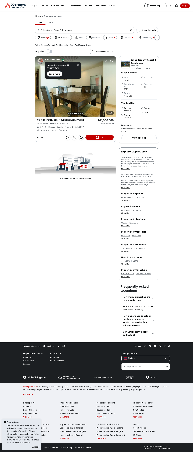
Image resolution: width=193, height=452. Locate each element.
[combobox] (85, 30)
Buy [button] (33, 5)
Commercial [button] (76, 5)
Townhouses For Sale (69, 413)
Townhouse (132, 166)
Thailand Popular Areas (107, 424)
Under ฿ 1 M (139, 198)
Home (38, 16)
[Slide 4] (68, 113)
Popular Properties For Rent (73, 424)
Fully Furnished (127, 274)
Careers (26, 364)
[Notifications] (176, 5)
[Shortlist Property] (111, 61)
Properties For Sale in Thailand (109, 428)
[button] (139, 138)
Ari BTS (135, 261)
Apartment (142, 166)
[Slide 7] (75, 113)
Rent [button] (43, 5)
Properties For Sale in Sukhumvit (110, 435)
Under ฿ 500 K (127, 198)
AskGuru (27, 406)
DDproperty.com (30, 387)
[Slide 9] (80, 113)
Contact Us (55, 353)
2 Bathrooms (126, 248)
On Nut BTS (125, 261)
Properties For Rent (105, 403)
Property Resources (32, 410)
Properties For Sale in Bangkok (109, 431)
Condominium (138, 164)
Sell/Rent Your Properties (144, 431)
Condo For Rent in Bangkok (71, 428)
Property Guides (30, 413)
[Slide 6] (72, 113)
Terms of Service (51, 447)
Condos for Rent (103, 406)
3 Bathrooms (139, 248)
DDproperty (28, 403)
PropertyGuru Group (33, 353)
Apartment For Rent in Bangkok (73, 431)
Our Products (28, 361)
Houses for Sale (67, 410)
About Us (27, 357)
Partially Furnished (143, 274)
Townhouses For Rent (105, 413)
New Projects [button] (57, 5)
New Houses (138, 413)
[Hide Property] (106, 61)
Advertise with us (104, 5)
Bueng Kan (126, 210)
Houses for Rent (103, 410)
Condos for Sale (67, 406)
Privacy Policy (33, 434)
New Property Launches (143, 406)
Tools (136, 424)
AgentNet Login (139, 428)
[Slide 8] (78, 113)
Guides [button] (88, 5)
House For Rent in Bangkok (71, 435)
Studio (124, 223)
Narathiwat (137, 210)
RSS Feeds (137, 435)
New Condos (138, 410)
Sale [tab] (40, 22)
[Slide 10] (82, 113)
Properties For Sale (69, 403)
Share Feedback (57, 361)
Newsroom (54, 357)
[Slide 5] (70, 113)
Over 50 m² (136, 236)
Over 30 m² (125, 236)
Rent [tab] (51, 22)
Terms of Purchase (83, 447)
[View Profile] (58, 61)
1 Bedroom (133, 223)
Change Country (129, 353)
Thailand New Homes (143, 403)
